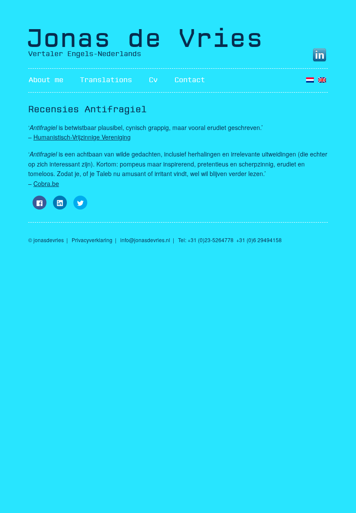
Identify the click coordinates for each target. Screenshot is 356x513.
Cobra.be (46, 183)
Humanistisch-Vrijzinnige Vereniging (82, 137)
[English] (322, 80)
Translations (106, 80)
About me (46, 80)
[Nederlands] (310, 80)
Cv (153, 80)
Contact (190, 80)
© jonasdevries (46, 239)
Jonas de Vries (144, 38)
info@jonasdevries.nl (145, 239)
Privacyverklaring (92, 239)
